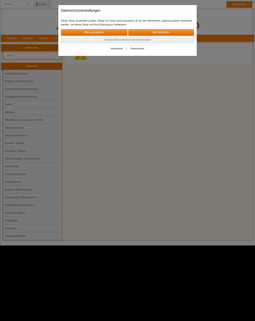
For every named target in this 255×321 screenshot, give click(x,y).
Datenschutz (137, 48)
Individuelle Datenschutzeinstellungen (127, 39)
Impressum (117, 48)
